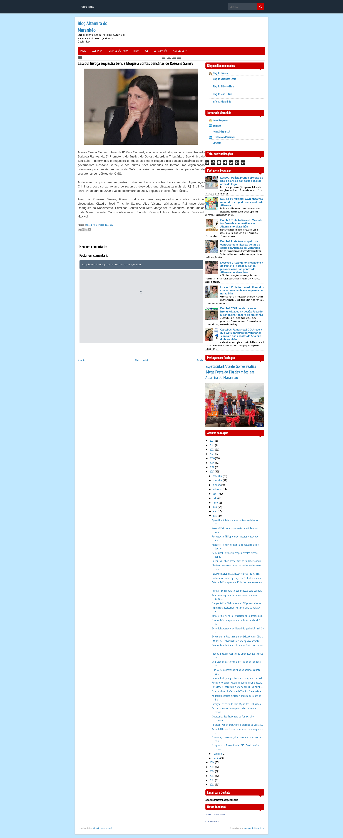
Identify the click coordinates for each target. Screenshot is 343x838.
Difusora (217, 142)
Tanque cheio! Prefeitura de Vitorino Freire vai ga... (237, 691)
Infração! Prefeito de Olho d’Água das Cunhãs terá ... (238, 704)
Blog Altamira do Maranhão (92, 26)
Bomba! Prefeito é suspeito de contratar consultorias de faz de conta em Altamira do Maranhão (240, 244)
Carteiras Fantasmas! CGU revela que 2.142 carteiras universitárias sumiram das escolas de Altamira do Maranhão (241, 334)
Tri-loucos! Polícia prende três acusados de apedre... (237, 561)
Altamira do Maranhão (103, 828)
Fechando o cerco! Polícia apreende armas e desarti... (238, 682)
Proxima (201, 360)
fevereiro (217, 753)
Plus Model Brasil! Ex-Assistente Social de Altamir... (236, 573)
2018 (212, 467)
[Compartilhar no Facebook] (89, 229)
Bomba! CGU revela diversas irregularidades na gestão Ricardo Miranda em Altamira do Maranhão (241, 311)
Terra (136, 50)
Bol (146, 50)
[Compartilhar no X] (86, 229)
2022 (212, 449)
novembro (218, 480)
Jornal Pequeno (220, 120)
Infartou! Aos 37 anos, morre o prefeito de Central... (237, 724)
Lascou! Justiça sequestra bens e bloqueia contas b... (238, 678)
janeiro (216, 758)
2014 (212, 771)
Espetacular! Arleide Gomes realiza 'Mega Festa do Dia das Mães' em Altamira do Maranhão (230, 372)
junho (216, 502)
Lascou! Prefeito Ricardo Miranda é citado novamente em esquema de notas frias (242, 290)
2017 (212, 471)
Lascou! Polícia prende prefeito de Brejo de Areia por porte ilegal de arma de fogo (241, 181)
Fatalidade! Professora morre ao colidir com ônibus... (237, 687)
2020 (212, 458)
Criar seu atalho (212, 821)
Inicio (83, 50)
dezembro (218, 476)
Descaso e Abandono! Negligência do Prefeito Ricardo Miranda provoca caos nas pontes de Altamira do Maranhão (241, 267)
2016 (212, 762)
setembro (218, 489)
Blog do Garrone (220, 73)
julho (215, 498)
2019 (212, 462)
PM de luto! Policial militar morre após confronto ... (237, 641)
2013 (212, 775)
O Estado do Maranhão (224, 137)
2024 (212, 440)
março (216, 515)
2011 (212, 784)
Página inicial (87, 6)
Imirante (217, 125)
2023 (212, 445)
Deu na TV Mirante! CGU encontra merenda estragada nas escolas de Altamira (241, 202)
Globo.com (97, 50)
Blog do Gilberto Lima (223, 86)
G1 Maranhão (161, 50)
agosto (216, 493)
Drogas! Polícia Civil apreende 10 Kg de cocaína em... (237, 603)
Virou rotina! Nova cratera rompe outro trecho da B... (238, 615)
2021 (212, 454)
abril (215, 511)
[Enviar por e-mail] (79, 229)
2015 (212, 767)
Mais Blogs (178, 50)
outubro (217, 485)
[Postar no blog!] (82, 229)
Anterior (82, 360)
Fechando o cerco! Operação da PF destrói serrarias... (238, 578)
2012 (212, 780)
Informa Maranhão (222, 101)
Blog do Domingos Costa (224, 79)
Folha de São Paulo (118, 50)
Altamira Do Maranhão (215, 815)
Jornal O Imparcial (221, 131)
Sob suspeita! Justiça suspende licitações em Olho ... (237, 636)
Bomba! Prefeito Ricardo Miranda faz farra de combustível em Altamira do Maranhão (241, 223)
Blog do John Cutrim (222, 94)
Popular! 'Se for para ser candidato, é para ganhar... (237, 590)
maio (215, 507)
